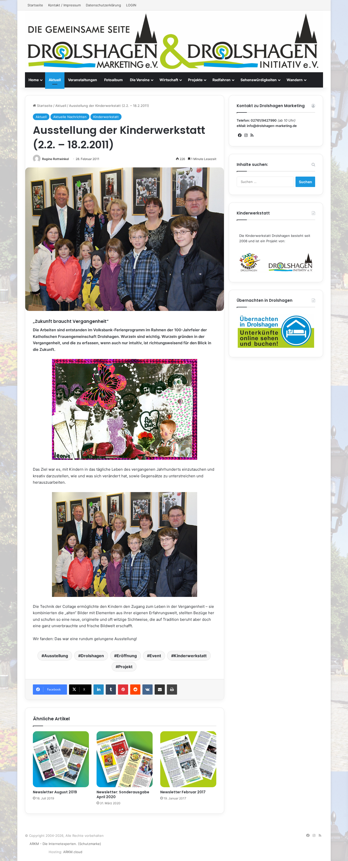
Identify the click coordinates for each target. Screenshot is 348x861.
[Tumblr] (111, 689)
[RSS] (252, 135)
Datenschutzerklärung (103, 5)
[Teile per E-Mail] (160, 689)
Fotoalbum (113, 80)
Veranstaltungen (82, 80)
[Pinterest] (123, 689)
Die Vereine (140, 80)
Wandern (295, 80)
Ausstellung (56, 655)
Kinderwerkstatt (106, 117)
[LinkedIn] (98, 689)
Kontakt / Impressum (64, 5)
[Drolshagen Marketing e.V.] (174, 41)
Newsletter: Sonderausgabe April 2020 (123, 794)
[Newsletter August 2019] (61, 759)
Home (34, 80)
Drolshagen (92, 655)
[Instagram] (246, 135)
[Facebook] (240, 135)
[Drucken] (172, 689)
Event (155, 655)
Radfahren (221, 80)
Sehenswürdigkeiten (258, 80)
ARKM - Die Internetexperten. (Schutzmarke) (65, 844)
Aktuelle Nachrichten (70, 117)
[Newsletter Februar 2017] (188, 759)
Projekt (125, 666)
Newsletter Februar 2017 (183, 792)
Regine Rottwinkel (55, 159)
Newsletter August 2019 (55, 792)
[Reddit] (135, 689)
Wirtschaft (168, 80)
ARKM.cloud (72, 852)
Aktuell (55, 80)
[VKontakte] (147, 689)
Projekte (195, 80)
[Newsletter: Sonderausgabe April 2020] (125, 759)
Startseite (35, 5)
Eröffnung (127, 655)
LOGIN (131, 5)
